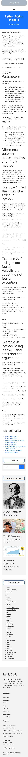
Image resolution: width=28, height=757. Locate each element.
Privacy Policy (6, 714)
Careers (5, 703)
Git (7, 612)
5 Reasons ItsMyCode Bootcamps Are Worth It (11, 565)
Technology (10, 654)
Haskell (9, 614)
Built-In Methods (11, 590)
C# (7, 596)
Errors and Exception (13, 608)
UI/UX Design (10, 658)
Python (10, 32)
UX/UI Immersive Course (9, 728)
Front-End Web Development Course (12, 733)
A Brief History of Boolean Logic (12, 513)
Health (8, 616)
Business (9, 592)
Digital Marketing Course (9, 725)
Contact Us (6, 711)
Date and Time (11, 602)
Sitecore (9, 648)
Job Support (6, 700)
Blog (4, 705)
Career (8, 598)
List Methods (10, 626)
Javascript (10, 622)
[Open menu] (14, 9)
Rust (8, 642)
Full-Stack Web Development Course (12, 730)
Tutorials (9, 656)
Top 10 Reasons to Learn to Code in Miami (12, 539)
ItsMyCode (14, 3)
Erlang (8, 606)
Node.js (9, 628)
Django (9, 604)
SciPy (8, 644)
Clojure (9, 600)
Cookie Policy (6, 716)
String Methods (16, 32)
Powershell (10, 634)
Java (8, 620)
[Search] (21, 467)
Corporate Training (8, 736)
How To (9, 618)
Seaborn (9, 646)
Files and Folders (11, 610)
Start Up (9, 650)
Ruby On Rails (11, 640)
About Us (5, 708)
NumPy (9, 630)
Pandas (9, 632)
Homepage (6, 697)
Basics (8, 587)
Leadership (10, 624)
